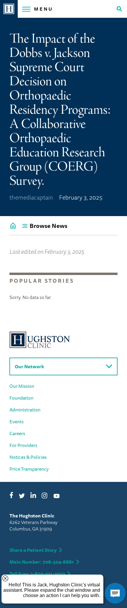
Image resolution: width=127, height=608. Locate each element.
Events (16, 421)
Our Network (29, 366)
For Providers (23, 445)
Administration (24, 410)
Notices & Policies (28, 457)
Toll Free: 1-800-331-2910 (37, 574)
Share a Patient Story (33, 550)
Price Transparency (29, 469)
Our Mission (21, 386)
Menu (43, 9)
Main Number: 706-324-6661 (41, 562)
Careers (17, 433)
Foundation (21, 398)
